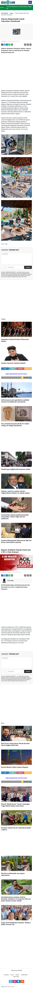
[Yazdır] (12, 45)
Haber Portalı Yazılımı (9, 986)
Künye (12, 974)
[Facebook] (2, 45)
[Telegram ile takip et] (18, 981)
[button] (25, 45)
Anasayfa (5, 13)
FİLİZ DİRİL (10, 580)
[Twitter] (5, 45)
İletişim (17, 974)
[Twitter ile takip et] (11, 981)
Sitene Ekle (16, 976)
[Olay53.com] (8, 2)
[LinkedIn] (7, 45)
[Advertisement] (16, 71)
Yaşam (11, 13)
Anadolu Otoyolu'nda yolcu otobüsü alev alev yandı (18, 7)
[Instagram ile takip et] (14, 981)
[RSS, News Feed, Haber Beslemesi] (22, 981)
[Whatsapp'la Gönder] (9, 45)
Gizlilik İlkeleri (24, 974)
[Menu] (30, 2)
